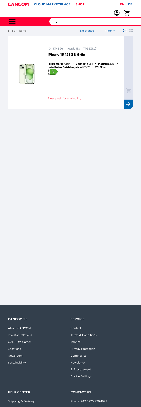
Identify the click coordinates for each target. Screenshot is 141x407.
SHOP (80, 4)
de (130, 4)
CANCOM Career (19, 342)
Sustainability (17, 362)
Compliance (78, 355)
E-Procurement (80, 369)
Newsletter (77, 362)
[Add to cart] (128, 90)
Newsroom (15, 355)
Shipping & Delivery (21, 401)
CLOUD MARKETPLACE (52, 4)
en (122, 4)
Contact (75, 328)
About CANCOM (19, 328)
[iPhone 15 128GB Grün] (26, 72)
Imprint (75, 342)
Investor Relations (20, 335)
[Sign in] (117, 13)
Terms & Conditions (83, 335)
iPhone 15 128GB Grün (66, 54)
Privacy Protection (82, 348)
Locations (14, 348)
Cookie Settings (81, 376)
